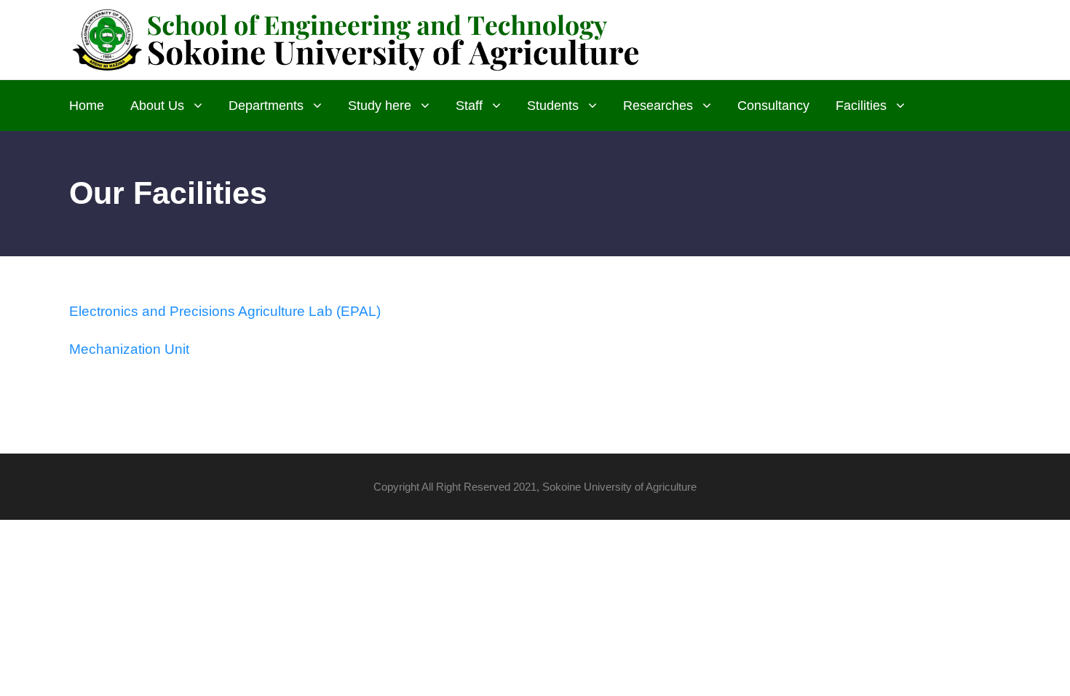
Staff (469, 105)
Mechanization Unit (129, 349)
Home (86, 105)
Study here (379, 105)
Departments (266, 105)
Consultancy (773, 105)
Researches (658, 105)
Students (553, 105)
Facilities (861, 105)
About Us (157, 105)
